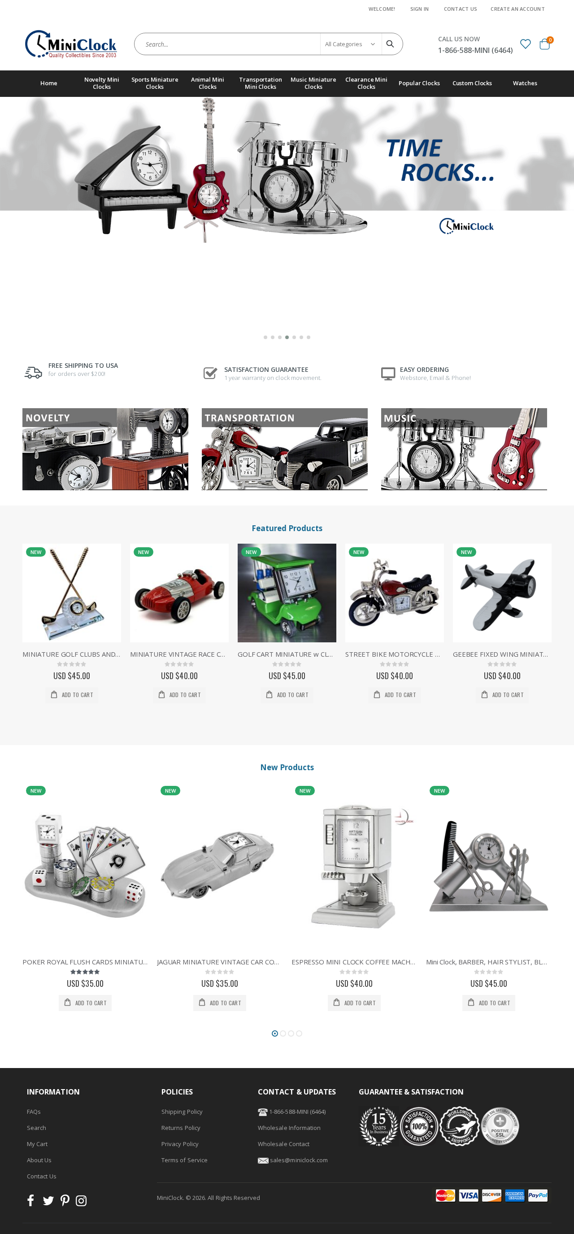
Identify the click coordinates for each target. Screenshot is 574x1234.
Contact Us (461, 8)
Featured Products (287, 528)
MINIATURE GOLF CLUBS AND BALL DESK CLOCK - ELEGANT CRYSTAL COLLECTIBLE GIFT (71, 654)
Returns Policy (180, 1128)
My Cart (37, 1144)
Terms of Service (184, 1160)
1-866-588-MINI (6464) (297, 1112)
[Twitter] (48, 1203)
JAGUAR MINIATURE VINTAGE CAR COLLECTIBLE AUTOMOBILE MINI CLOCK (220, 961)
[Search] (391, 44)
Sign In (419, 8)
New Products (287, 767)
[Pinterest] (65, 1203)
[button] (265, 337)
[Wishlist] (525, 43)
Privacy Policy (180, 1144)
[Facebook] (33, 1203)
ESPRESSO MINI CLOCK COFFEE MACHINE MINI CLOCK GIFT (354, 961)
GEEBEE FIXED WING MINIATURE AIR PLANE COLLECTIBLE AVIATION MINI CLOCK (502, 654)
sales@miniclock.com (299, 1160)
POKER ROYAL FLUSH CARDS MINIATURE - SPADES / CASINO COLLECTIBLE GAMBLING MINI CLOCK (85, 961)
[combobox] (269, 44)
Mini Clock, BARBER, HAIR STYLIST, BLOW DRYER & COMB (489, 961)
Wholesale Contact (283, 1144)
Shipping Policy (182, 1112)
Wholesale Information (289, 1128)
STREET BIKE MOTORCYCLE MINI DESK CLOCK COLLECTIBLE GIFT (394, 654)
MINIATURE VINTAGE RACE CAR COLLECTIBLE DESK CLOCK (179, 654)
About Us (39, 1160)
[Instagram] (81, 1203)
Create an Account (518, 8)
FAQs (34, 1112)
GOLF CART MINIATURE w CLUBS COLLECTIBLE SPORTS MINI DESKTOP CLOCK (287, 654)
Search (36, 1128)
